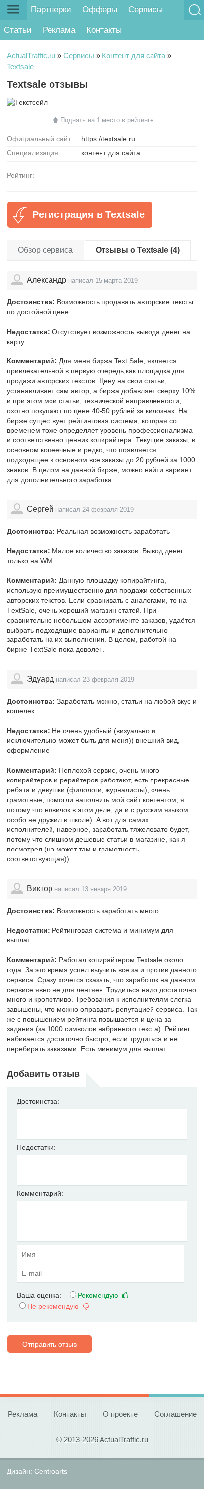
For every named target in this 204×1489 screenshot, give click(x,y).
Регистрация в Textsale (88, 214)
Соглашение (175, 1414)
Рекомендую (99, 1295)
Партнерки (51, 9)
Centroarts (50, 1471)
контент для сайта (110, 153)
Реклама (59, 30)
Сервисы (145, 9)
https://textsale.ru (108, 138)
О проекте (120, 1414)
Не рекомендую (54, 1306)
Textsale (20, 66)
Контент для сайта (133, 55)
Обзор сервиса (45, 250)
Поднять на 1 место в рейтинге (106, 120)
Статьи (18, 30)
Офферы (99, 9)
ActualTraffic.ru (31, 55)
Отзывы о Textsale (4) (138, 250)
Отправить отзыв (49, 1344)
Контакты (104, 30)
